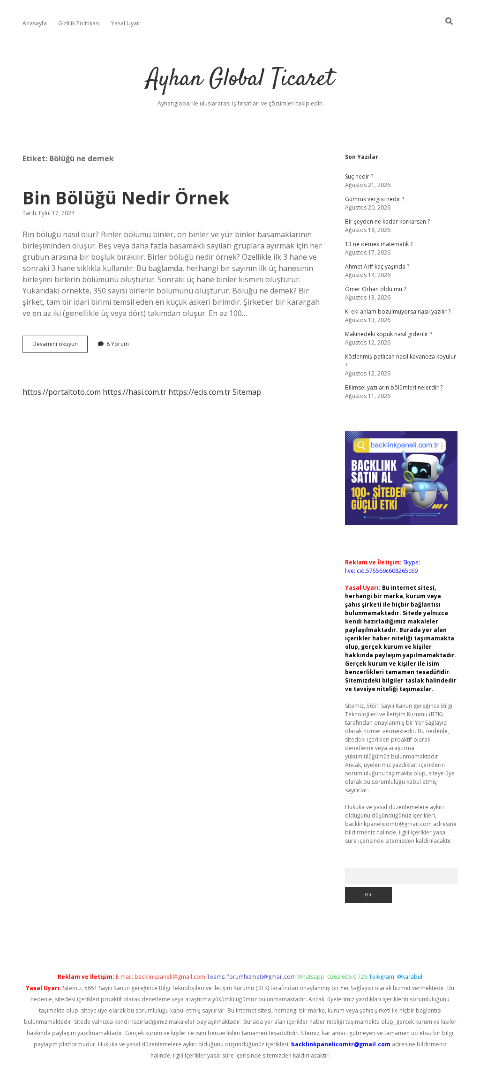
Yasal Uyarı (126, 23)
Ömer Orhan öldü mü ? (375, 289)
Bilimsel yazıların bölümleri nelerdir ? (393, 387)
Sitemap (246, 392)
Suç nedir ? (359, 176)
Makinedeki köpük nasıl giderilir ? (388, 334)
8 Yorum (117, 344)
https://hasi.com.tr (134, 392)
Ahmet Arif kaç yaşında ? (377, 266)
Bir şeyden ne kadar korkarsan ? (387, 221)
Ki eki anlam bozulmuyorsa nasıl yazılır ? (397, 311)
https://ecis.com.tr (199, 392)
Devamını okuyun (60, 346)
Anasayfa (34, 23)
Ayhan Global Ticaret (240, 79)
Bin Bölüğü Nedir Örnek (125, 198)
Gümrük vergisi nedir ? (374, 199)
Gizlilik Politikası (79, 23)
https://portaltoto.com (61, 392)
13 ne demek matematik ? (378, 244)
